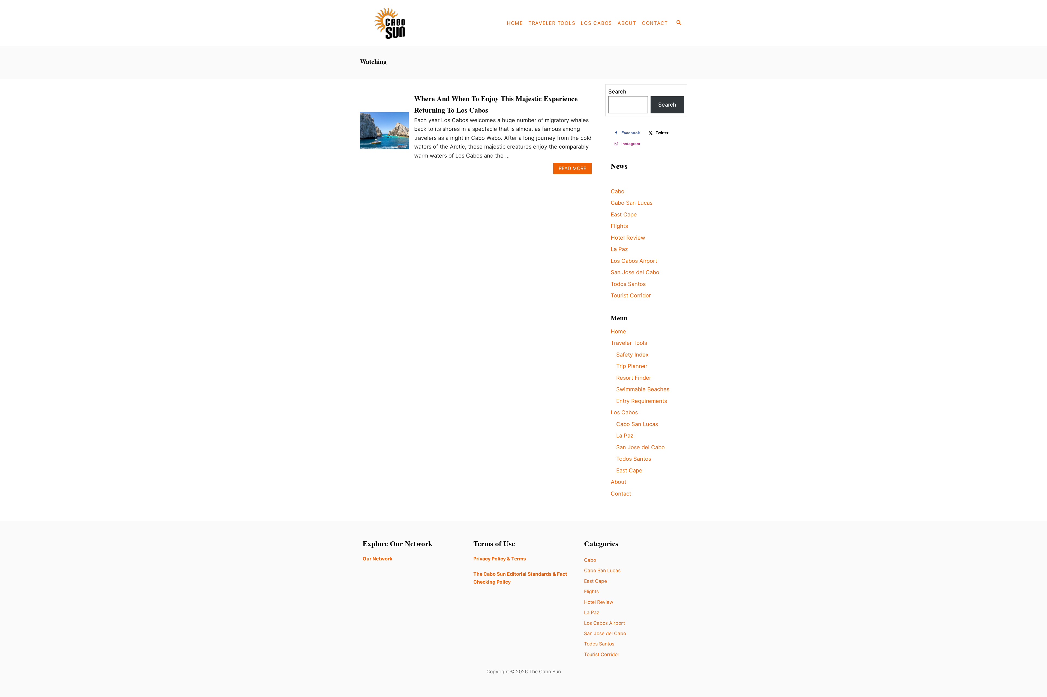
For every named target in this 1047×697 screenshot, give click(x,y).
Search (617, 91)
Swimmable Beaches (642, 389)
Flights (619, 226)
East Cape (624, 214)
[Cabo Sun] (409, 23)
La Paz (619, 249)
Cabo (617, 191)
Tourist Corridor (631, 295)
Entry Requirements (641, 401)
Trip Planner (631, 366)
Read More (575, 169)
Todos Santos (628, 284)
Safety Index (632, 354)
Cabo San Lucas (631, 203)
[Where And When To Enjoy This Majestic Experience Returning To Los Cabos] (384, 133)
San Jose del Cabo (635, 272)
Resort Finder (633, 378)
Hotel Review (628, 237)
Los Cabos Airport (634, 261)
